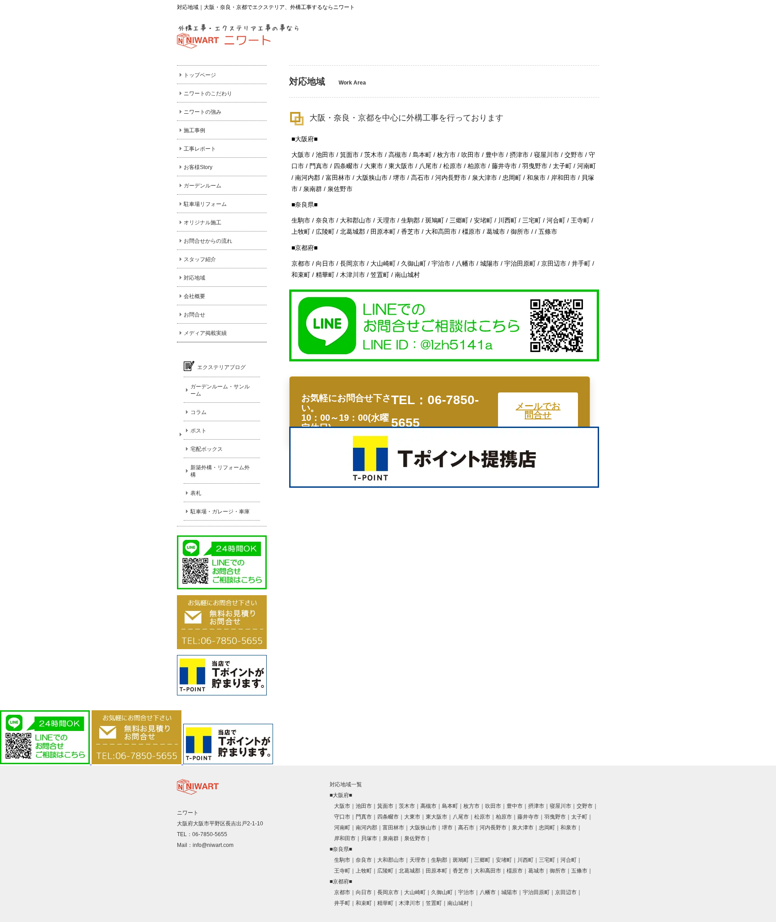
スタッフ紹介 (200, 259)
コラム (198, 412)
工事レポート (200, 149)
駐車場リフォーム (205, 204)
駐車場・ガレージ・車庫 (220, 511)
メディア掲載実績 (205, 333)
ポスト (198, 431)
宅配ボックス (206, 449)
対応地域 (194, 278)
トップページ (200, 75)
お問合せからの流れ (208, 241)
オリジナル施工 (202, 222)
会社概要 (194, 296)
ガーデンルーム (202, 186)
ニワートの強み (202, 112)
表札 (195, 493)
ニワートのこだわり (208, 93)
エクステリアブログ (221, 367)
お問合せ (194, 315)
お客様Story (198, 167)
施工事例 (194, 130)
